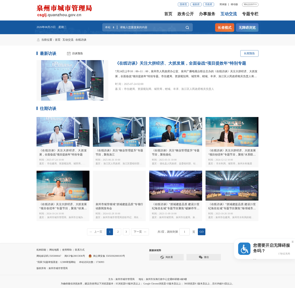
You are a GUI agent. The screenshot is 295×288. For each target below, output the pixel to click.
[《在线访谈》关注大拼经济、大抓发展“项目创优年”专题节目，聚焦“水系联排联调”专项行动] (232, 132)
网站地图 (54, 250)
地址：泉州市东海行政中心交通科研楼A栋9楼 (163, 279)
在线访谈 (80, 39)
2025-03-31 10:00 (168, 160)
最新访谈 (48, 53)
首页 (168, 14)
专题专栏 (250, 14)
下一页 (140, 231)
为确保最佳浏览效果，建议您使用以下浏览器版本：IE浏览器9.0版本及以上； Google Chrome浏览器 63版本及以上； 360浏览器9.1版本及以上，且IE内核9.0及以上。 (147, 283)
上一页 (96, 231)
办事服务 (207, 14)
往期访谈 (48, 108)
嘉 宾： (164, 88)
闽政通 (169, 257)
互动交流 (229, 14)
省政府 (196, 4)
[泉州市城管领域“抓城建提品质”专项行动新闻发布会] (119, 186)
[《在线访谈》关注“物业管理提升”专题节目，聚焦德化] (175, 132)
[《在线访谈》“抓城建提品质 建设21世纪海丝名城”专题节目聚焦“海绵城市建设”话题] (232, 186)
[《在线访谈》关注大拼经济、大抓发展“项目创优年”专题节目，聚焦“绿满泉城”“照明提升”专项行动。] (63, 186)
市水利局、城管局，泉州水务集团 (233, 163)
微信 (206, 257)
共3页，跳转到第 (168, 231)
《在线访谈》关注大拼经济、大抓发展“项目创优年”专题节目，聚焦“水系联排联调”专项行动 (232, 154)
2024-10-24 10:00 (55, 213)
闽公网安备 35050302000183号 (109, 256)
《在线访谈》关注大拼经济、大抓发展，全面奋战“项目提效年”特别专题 (180, 63)
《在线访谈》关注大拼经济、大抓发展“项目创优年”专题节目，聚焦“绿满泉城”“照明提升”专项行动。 (63, 208)
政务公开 (186, 14)
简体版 (223, 4)
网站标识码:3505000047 (49, 256)
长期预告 (249, 53)
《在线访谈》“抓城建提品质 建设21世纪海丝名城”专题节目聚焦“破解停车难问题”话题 (175, 208)
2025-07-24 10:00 (55, 160)
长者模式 (224, 27)
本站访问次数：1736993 (91, 262)
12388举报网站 (68, 262)
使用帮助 (67, 250)
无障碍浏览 (247, 27)
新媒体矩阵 (155, 250)
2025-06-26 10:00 (111, 160)
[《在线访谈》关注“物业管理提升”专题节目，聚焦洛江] (119, 132)
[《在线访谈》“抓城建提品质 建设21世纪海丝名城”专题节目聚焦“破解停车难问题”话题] (175, 186)
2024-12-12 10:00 (224, 160)
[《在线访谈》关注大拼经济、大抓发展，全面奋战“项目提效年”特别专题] (72, 80)
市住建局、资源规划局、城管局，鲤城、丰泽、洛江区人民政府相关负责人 (86, 163)
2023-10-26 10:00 (224, 213)
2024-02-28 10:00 (111, 213)
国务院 (183, 4)
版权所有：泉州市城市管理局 (52, 268)
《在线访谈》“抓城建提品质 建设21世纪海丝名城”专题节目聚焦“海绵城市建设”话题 (232, 208)
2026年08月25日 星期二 (52, 27)
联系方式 (80, 250)
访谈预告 (77, 53)
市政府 (208, 4)
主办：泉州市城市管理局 (121, 279)
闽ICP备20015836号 (75, 256)
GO (202, 231)
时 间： (129, 84)
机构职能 (41, 250)
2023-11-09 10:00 (168, 213)
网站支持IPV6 (250, 4)
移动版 (234, 4)
